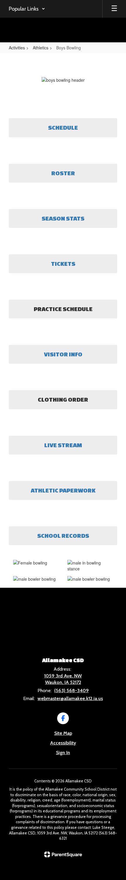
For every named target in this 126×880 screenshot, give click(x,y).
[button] (27, 9)
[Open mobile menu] (114, 9)
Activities (17, 48)
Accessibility (63, 743)
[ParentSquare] (63, 854)
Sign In (63, 752)
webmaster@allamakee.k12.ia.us (70, 698)
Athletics (40, 48)
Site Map (63, 733)
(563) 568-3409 (71, 690)
